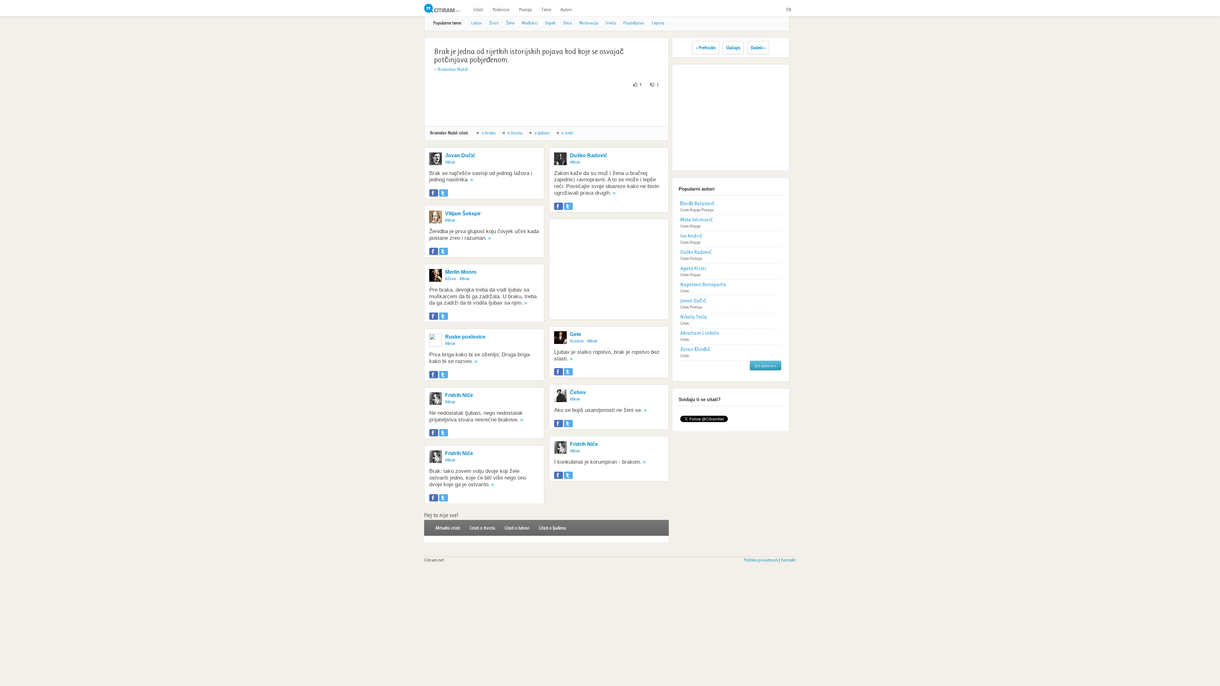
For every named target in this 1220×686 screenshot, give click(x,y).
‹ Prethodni (706, 47)
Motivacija (588, 22)
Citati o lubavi (517, 527)
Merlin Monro (461, 272)
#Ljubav (577, 341)
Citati (478, 9)
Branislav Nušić (452, 69)
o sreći (567, 132)
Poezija (525, 9)
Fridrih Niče (459, 395)
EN (788, 9)
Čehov (578, 392)
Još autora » (765, 365)
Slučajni (733, 47)
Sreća (611, 22)
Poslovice (500, 9)
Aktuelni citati (447, 527)
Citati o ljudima (552, 527)
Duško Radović (588, 155)
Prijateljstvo (633, 22)
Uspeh (550, 22)
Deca (567, 22)
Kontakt (788, 559)
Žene (510, 22)
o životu (514, 132)
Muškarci (530, 22)
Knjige (695, 209)
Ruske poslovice (465, 337)
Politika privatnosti (761, 559)
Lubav (476, 22)
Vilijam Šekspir (463, 213)
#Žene (450, 279)
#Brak (450, 162)
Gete (575, 334)
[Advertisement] (546, 107)
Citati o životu (482, 527)
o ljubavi (542, 132)
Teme (546, 9)
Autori (566, 9)
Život (494, 22)
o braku (489, 132)
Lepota (658, 22)
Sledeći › (758, 47)
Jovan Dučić (460, 155)
